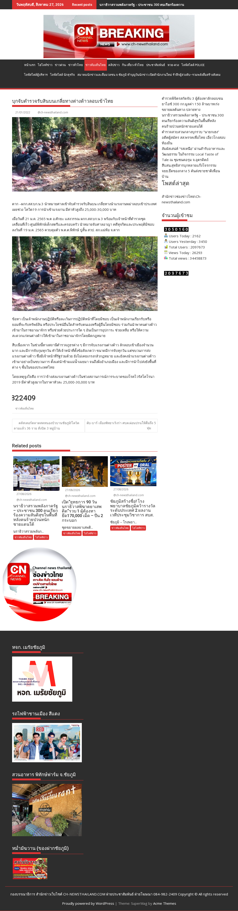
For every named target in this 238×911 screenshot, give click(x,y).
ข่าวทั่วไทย (75, 65)
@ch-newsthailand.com (53, 112)
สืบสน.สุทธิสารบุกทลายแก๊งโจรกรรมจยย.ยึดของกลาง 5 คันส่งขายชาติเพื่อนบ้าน (191, 171)
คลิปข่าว (113, 65)
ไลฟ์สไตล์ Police (193, 65)
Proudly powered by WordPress (88, 903)
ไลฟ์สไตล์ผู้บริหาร (36, 74)
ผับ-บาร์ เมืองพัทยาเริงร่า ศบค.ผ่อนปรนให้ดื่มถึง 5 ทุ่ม (121, 425)
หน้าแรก (29, 65)
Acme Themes (164, 903)
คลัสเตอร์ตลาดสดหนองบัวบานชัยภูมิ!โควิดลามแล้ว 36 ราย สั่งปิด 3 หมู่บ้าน (46, 425)
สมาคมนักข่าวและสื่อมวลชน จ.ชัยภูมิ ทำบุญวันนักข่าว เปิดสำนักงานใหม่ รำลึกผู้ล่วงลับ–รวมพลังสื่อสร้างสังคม (149, 74)
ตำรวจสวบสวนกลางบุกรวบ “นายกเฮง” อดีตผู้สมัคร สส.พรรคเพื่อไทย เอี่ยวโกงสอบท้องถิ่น (162, 4)
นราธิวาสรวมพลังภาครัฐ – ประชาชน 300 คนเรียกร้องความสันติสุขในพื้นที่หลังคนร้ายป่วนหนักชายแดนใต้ (193, 121)
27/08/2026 (23, 494)
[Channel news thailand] (119, 56)
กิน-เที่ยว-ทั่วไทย (133, 65)
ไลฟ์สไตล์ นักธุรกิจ (62, 74)
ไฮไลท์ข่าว (45, 65)
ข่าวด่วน (60, 65)
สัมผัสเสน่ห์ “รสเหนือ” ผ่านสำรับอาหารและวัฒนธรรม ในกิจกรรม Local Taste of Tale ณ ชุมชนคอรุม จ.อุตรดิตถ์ (193, 154)
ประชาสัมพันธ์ (155, 65)
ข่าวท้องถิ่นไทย (96, 65)
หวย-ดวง (173, 65)
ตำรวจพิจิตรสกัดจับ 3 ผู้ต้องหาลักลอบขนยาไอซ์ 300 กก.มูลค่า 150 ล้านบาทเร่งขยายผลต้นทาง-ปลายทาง (192, 104)
